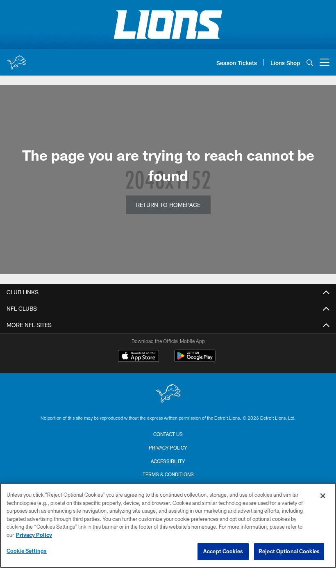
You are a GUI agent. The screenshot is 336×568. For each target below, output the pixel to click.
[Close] (323, 496)
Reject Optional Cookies (289, 551)
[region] (168, 525)
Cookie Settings (27, 551)
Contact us (168, 434)
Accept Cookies (223, 551)
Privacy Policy (168, 447)
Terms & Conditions (168, 474)
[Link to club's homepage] (16, 59)
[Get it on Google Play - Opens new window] (195, 360)
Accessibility (168, 461)
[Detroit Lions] (168, 394)
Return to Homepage (168, 204)
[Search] (309, 62)
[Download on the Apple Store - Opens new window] (138, 357)
